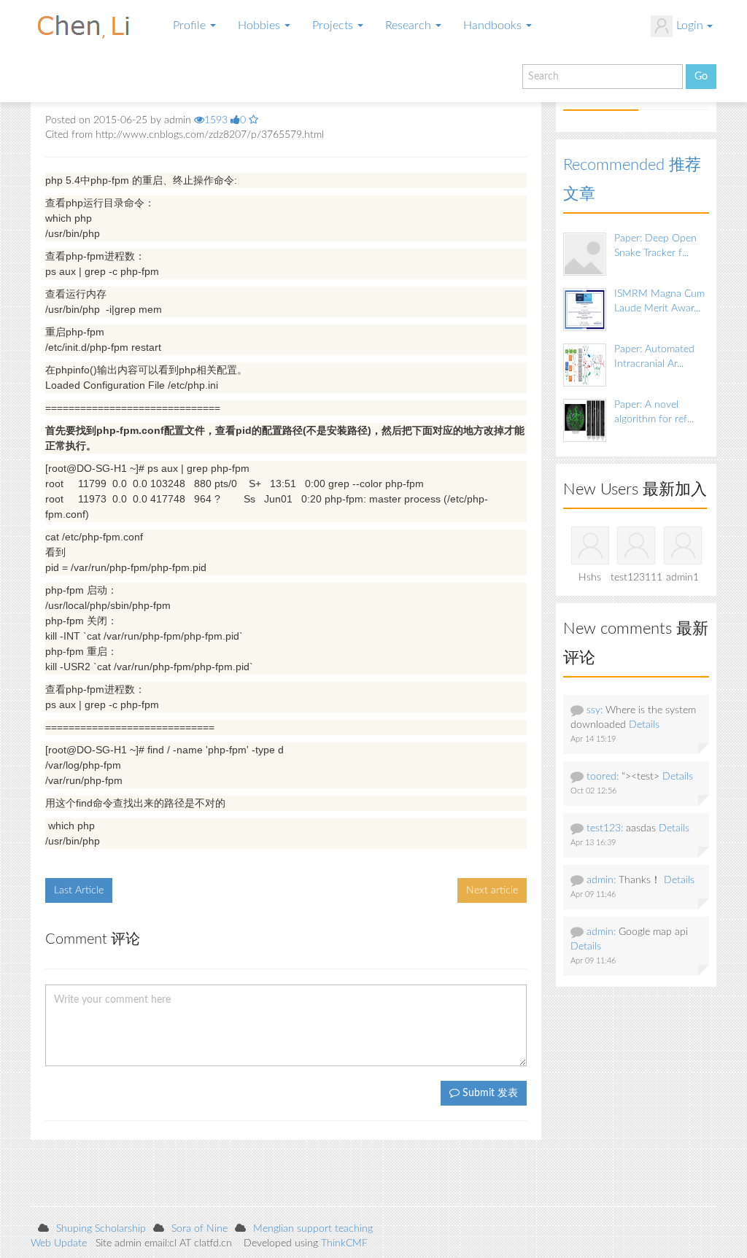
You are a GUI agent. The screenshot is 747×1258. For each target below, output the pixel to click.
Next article (492, 890)
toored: (603, 777)
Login (689, 25)
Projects (334, 25)
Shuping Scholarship (101, 1229)
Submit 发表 (489, 1093)
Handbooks (494, 25)
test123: (605, 828)
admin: (601, 880)
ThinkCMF (344, 1243)
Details (644, 725)
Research (409, 25)
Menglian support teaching (313, 1229)
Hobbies (260, 25)
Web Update (59, 1243)
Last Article (79, 890)
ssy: (595, 710)
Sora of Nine (199, 1229)
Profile (191, 25)
